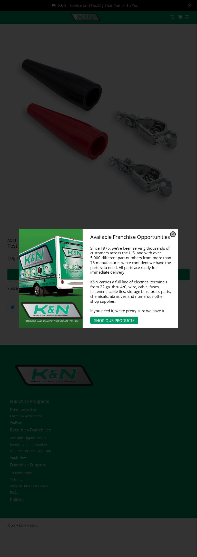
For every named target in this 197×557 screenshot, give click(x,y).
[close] (172, 234)
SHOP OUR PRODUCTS (114, 320)
